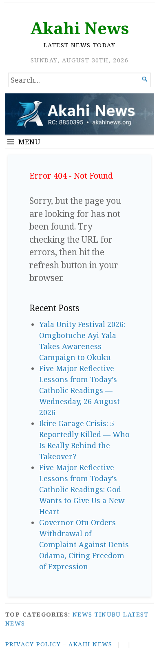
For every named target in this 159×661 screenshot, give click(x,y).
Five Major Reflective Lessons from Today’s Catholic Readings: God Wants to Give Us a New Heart (82, 489)
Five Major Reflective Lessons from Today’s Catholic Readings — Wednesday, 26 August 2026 (79, 390)
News (83, 614)
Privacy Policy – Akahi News (59, 644)
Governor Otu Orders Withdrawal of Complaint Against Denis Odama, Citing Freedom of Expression (84, 544)
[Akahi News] (79, 114)
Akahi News (79, 28)
